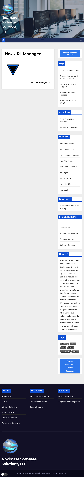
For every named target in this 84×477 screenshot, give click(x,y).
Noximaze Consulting (69, 127)
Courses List (65, 227)
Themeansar (62, 473)
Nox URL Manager (39, 82)
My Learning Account (69, 233)
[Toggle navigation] (42, 40)
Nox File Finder (66, 161)
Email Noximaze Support (70, 53)
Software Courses (67, 245)
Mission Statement (9, 407)
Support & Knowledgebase (69, 402)
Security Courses (67, 239)
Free (73, 344)
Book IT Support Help (69, 70)
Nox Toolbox (65, 178)
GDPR (4, 402)
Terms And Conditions (11, 423)
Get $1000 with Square (39, 396)
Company (65, 344)
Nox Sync (64, 172)
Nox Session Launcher (69, 167)
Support (75, 351)
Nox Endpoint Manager (70, 155)
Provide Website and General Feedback (70, 366)
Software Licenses (9, 418)
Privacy (71, 348)
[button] (81, 40)
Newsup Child (50, 473)
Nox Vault (64, 190)
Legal (63, 348)
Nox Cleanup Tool (67, 149)
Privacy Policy (8, 412)
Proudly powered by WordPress (28, 473)
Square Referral (36, 407)
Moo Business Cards (38, 402)
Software (65, 351)
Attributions (6, 396)
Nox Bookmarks (67, 144)
